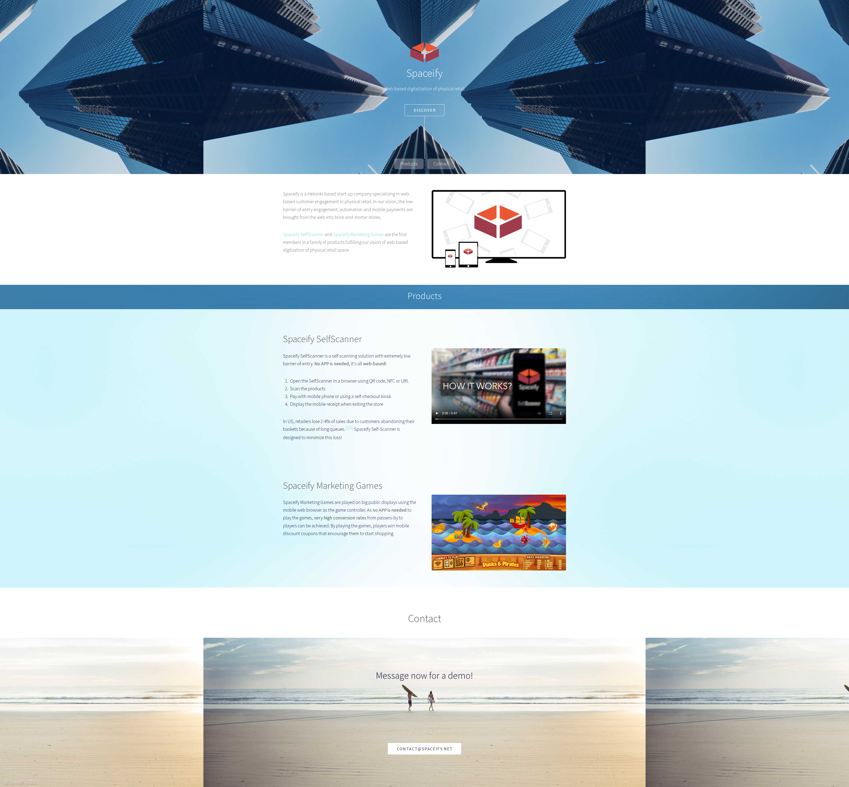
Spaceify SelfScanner (303, 234)
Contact (441, 164)
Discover (425, 110)
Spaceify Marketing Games (358, 234)
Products (409, 164)
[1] (347, 427)
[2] (351, 427)
